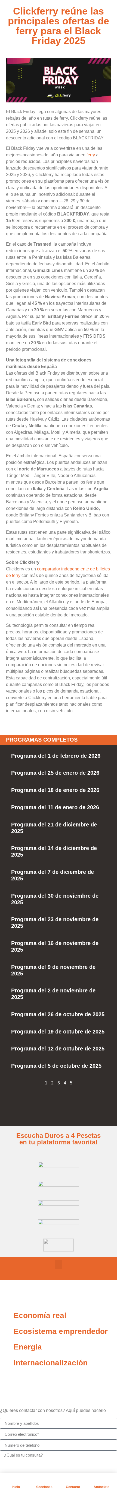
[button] (58, 1264)
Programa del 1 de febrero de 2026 (55, 756)
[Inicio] (16, 1480)
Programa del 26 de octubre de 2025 (57, 1014)
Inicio (16, 1487)
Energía (28, 1347)
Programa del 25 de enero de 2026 (55, 773)
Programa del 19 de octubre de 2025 (57, 1032)
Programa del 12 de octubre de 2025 (57, 1049)
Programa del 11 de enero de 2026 (55, 807)
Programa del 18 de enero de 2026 (55, 790)
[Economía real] (7, 1315)
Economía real (40, 1315)
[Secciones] (44, 1480)
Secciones (44, 1487)
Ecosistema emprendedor (61, 1331)
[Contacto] (73, 1480)
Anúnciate (101, 1487)
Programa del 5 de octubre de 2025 (56, 1066)
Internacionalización (51, 1363)
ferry (91, 155)
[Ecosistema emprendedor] (7, 1331)
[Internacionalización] (7, 1363)
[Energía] (7, 1347)
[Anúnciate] (101, 1480)
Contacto (73, 1487)
